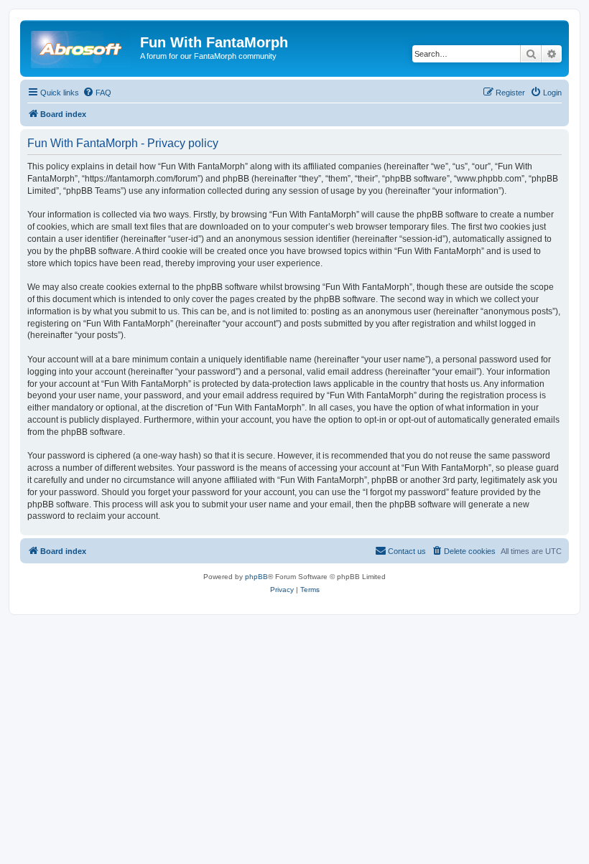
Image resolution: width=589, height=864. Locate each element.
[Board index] (82, 47)
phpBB (256, 577)
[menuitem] (97, 92)
